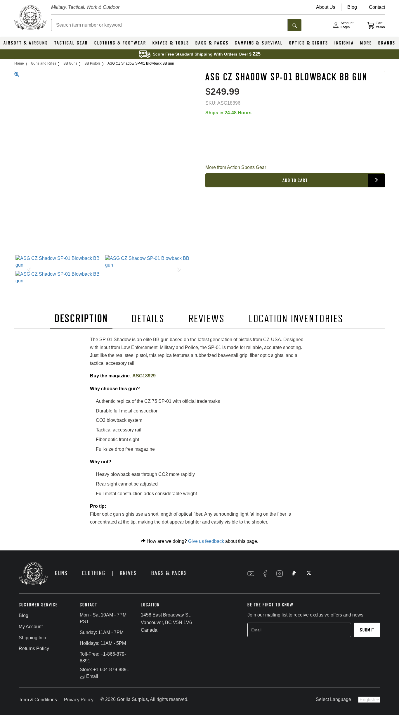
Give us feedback (206, 541)
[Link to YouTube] (250, 573)
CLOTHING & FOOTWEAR (120, 43)
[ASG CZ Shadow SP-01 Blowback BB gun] (59, 262)
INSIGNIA (344, 43)
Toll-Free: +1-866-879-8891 (103, 657)
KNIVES (128, 573)
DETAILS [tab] (148, 319)
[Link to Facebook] (265, 573)
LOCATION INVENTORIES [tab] (296, 319)
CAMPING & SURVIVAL (259, 43)
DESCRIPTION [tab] (81, 318)
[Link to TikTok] (293, 573)
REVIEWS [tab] (207, 319)
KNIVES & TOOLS (170, 43)
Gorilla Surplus (132, 699)
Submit (367, 630)
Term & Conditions (38, 699)
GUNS (61, 573)
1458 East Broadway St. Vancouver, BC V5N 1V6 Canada (166, 622)
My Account (31, 626)
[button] (27, 269)
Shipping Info (32, 637)
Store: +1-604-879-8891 (104, 669)
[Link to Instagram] (279, 573)
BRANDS (386, 43)
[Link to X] (308, 573)
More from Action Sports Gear (235, 167)
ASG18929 (144, 375)
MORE (366, 43)
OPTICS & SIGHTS (308, 43)
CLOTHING (93, 573)
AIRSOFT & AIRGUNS (26, 43)
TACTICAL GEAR (71, 43)
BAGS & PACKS (212, 43)
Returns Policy (34, 648)
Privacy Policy (78, 699)
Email (92, 676)
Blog (23, 615)
